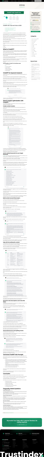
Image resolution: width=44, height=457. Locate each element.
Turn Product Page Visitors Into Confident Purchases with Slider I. (35, 64)
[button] (36, 20)
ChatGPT (9, 34)
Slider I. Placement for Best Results (35, 77)
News (32, 45)
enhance (5, 155)
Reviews (32, 49)
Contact (14, 444)
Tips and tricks (33, 51)
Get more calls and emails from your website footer (35, 68)
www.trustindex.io (7, 448)
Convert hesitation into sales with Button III (35, 66)
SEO (5, 65)
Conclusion (6, 31)
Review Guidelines (25, 445)
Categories (34, 443)
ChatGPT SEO (12, 412)
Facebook (32, 42)
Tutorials (32, 55)
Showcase (32, 50)
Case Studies (33, 41)
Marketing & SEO (8, 412)
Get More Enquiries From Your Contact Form (35, 69)
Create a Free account (35, 31)
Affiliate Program (15, 445)
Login (23, 440)
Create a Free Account (21, 424)
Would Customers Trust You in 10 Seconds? (35, 76)
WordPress (32, 56)
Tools (32, 52)
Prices (14, 440)
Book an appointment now (7, 446)
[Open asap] (42, 456)
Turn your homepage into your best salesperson (35, 71)
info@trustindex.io (4, 449)
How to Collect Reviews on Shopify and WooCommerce (35, 79)
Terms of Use (25, 443)
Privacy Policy (25, 444)
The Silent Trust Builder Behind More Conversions (35, 74)
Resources (32, 48)
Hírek (32, 43)
